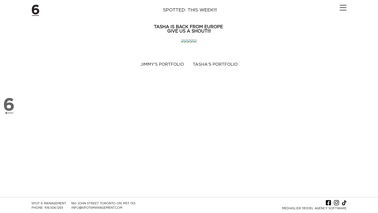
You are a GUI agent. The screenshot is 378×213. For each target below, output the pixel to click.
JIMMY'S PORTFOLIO (162, 64)
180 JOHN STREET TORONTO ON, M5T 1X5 (103, 203)
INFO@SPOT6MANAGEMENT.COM (96, 207)
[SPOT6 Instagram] (337, 204)
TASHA (161, 27)
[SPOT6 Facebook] (329, 204)
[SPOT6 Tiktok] (344, 204)
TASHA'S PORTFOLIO (215, 64)
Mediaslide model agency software (314, 208)
